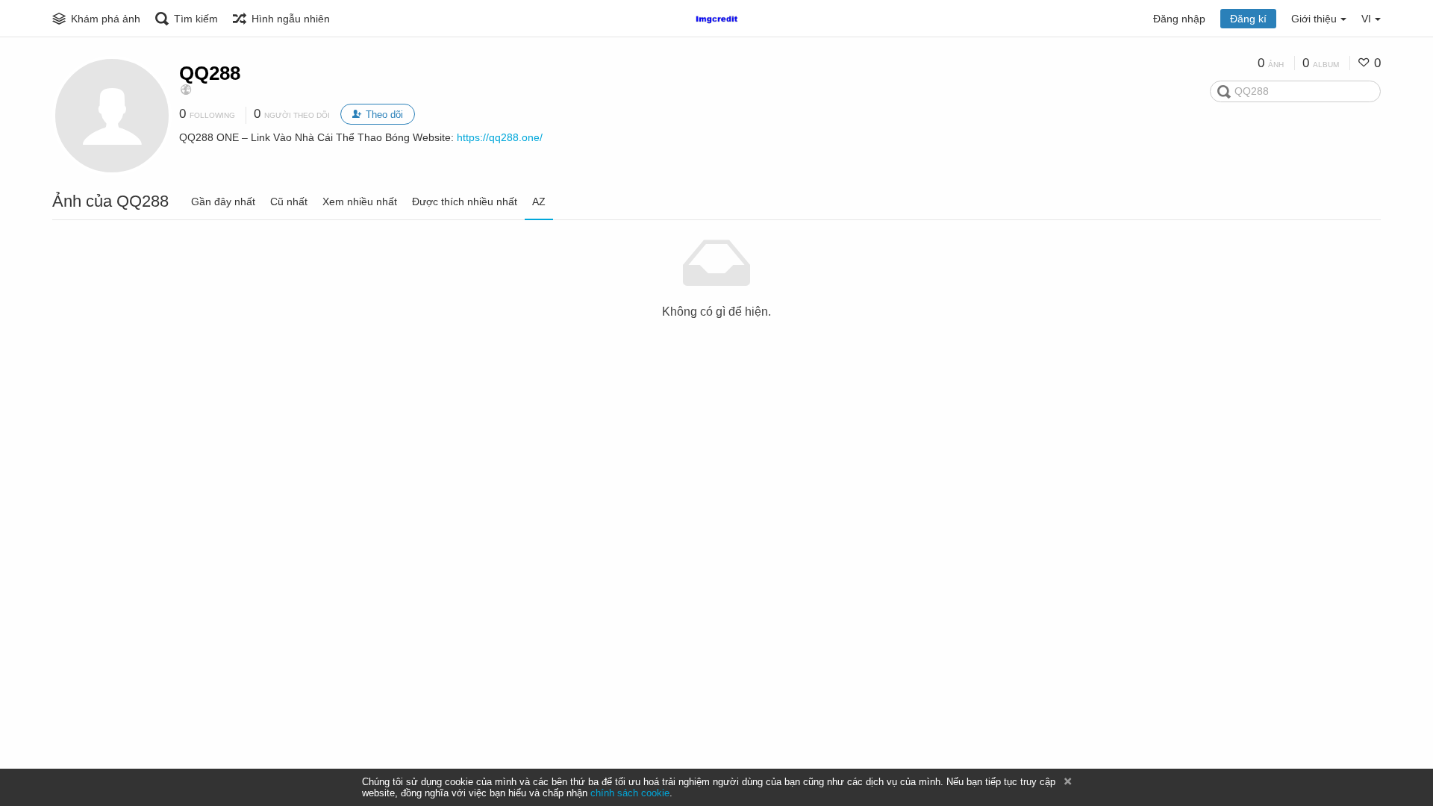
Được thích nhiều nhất (464, 201)
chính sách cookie (629, 793)
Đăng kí (1248, 19)
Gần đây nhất (223, 201)
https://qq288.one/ (500, 137)
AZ (539, 201)
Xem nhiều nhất (359, 201)
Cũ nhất (288, 201)
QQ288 (209, 73)
